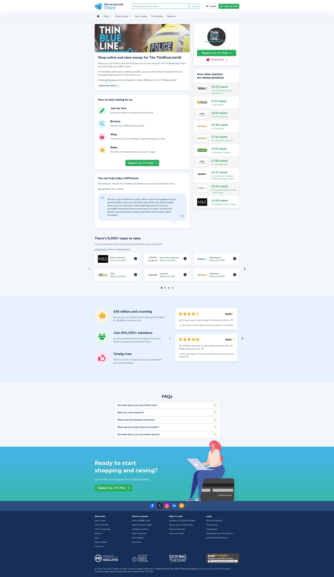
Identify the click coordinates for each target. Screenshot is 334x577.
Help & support (101, 542)
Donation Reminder (177, 529)
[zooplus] (202, 150)
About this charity (107, 86)
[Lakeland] (185, 275)
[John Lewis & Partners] (185, 259)
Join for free (231, 6)
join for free (110, 80)
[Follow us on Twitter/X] (159, 507)
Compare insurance (140, 529)
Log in (213, 6)
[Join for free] (102, 114)
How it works (141, 16)
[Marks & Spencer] (202, 202)
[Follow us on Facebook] (152, 507)
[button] (89, 269)
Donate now (217, 59)
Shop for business (139, 533)
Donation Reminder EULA (217, 538)
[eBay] (135, 275)
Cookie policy (211, 529)
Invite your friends (176, 533)
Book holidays (138, 538)
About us (171, 16)
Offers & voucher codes (142, 525)
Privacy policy (212, 525)
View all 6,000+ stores (141, 520)
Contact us (99, 546)
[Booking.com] (234, 259)
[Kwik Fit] (202, 174)
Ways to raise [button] (121, 16)
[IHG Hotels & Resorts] (202, 114)
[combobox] (159, 6)
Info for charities (102, 525)
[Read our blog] (181, 507)
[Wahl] (202, 88)
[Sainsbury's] (202, 126)
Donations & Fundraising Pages (182, 520)
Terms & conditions (214, 520)
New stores (136, 542)
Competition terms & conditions (219, 533)
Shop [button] (106, 16)
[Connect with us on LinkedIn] (174, 507)
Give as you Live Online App (181, 525)
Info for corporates (102, 529)
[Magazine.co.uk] (202, 188)
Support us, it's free (215, 52)
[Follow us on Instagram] (167, 507)
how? (152, 151)
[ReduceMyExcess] (202, 102)
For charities (157, 16)
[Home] (98, 16)
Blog (97, 538)
